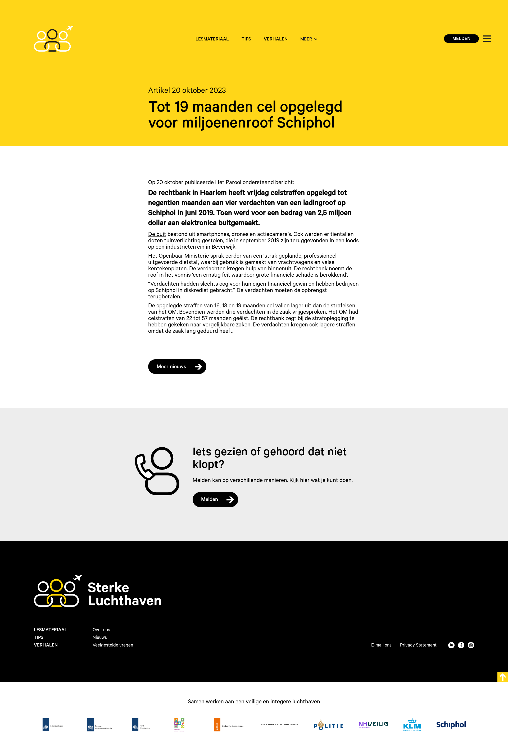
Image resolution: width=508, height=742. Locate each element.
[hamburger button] (487, 38)
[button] (309, 39)
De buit (157, 235)
